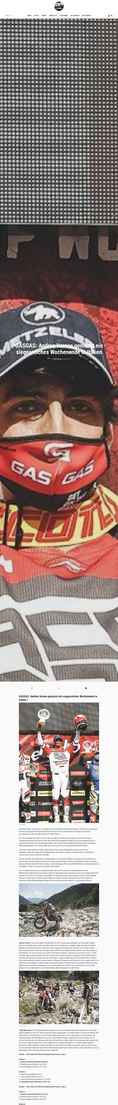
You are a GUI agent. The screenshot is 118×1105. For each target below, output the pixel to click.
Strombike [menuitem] (64, 15)
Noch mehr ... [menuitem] (86, 16)
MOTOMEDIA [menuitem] (75, 15)
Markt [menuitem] (44, 15)
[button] (32, 688)
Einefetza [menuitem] (53, 15)
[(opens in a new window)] (8, 15)
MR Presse (57, 359)
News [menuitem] (29, 15)
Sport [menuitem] (36, 15)
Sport (60, 340)
